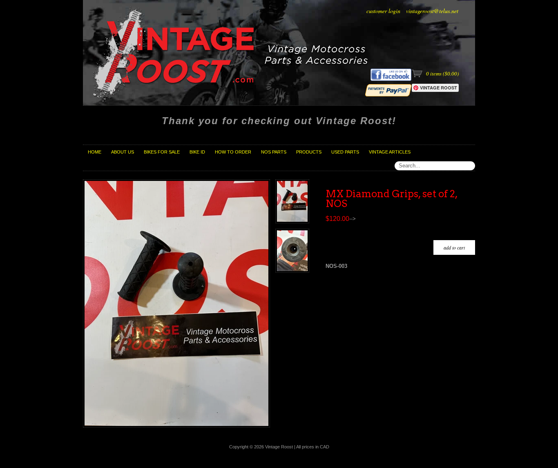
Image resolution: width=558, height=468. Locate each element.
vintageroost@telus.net (432, 11)
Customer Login (383, 11)
